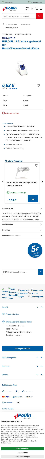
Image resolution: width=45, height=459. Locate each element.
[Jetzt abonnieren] (40, 272)
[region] (22, 68)
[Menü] (41, 9)
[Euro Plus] (22, 38)
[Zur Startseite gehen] (9, 8)
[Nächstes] (42, 182)
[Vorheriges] (2, 182)
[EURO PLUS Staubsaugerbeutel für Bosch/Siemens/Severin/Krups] (22, 68)
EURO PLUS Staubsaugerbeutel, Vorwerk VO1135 (22, 184)
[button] (39, 307)
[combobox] (19, 16)
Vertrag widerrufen (22, 348)
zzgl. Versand (13, 89)
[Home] (3, 25)
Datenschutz (16, 277)
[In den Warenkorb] (33, 198)
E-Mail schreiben (12, 314)
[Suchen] (39, 16)
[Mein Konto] (32, 8)
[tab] (22, 213)
